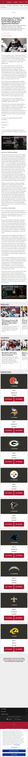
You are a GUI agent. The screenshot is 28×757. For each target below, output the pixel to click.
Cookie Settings (14, 747)
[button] (14, 142)
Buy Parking (19, 399)
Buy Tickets (9, 399)
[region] (14, 743)
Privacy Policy (17, 744)
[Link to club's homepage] (2, 2)
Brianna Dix (10, 35)
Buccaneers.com (14, 659)
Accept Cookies (14, 754)
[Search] (23, 2)
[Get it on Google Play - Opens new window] (18, 719)
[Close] (25, 731)
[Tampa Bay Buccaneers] (14, 725)
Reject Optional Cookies (14, 750)
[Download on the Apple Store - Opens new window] (9, 719)
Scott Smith (4, 35)
